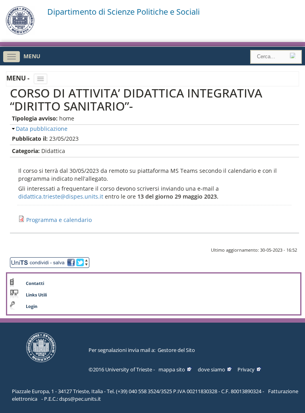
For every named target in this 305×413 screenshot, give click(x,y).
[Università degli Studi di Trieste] (20, 32)
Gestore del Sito (176, 350)
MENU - (18, 78)
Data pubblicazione (42, 128)
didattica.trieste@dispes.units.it (60, 196)
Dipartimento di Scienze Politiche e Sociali (123, 12)
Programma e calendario (59, 220)
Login (31, 306)
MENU (32, 56)
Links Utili (36, 295)
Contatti (35, 283)
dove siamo (211, 369)
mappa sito (171, 369)
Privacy (246, 369)
